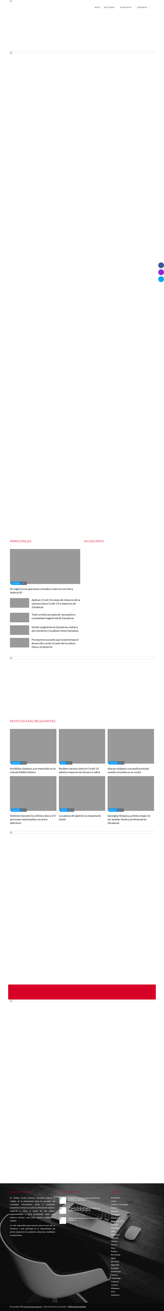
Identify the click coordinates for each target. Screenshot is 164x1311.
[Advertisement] (82, 21)
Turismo (114, 1285)
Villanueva (115, 1288)
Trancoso (115, 1281)
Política (114, 1251)
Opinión (64, 810)
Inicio (97, 7)
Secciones (109, 7)
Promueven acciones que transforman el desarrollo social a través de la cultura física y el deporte (55, 643)
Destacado (115, 1214)
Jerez (113, 1231)
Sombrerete (116, 1271)
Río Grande (115, 1255)
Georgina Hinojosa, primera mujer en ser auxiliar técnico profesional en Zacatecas (129, 819)
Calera (113, 1201)
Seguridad (15, 763)
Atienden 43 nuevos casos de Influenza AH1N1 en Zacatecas (84, 1199)
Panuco (114, 1244)
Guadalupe (115, 1228)
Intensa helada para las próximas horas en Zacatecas (85, 1219)
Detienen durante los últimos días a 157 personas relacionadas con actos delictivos (33, 819)
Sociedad (114, 1268)
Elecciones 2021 (117, 1221)
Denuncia (142, 7)
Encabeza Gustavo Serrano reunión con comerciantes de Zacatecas (84, 1209)
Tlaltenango (116, 1278)
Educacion (115, 1218)
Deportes (113, 810)
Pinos (113, 1248)
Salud (63, 763)
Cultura (114, 1208)
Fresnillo (114, 1224)
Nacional (114, 1238)
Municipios (125, 7)
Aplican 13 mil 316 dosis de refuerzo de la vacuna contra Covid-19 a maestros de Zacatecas (56, 603)
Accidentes (16, 583)
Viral (113, 1291)
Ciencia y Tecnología (119, 1204)
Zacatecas (115, 1295)
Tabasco (114, 1275)
